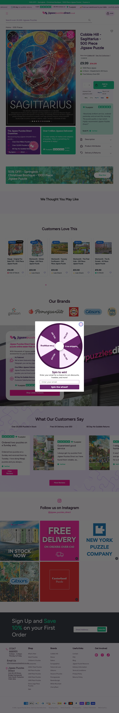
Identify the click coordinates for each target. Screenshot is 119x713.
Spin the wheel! (59, 387)
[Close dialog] (81, 324)
